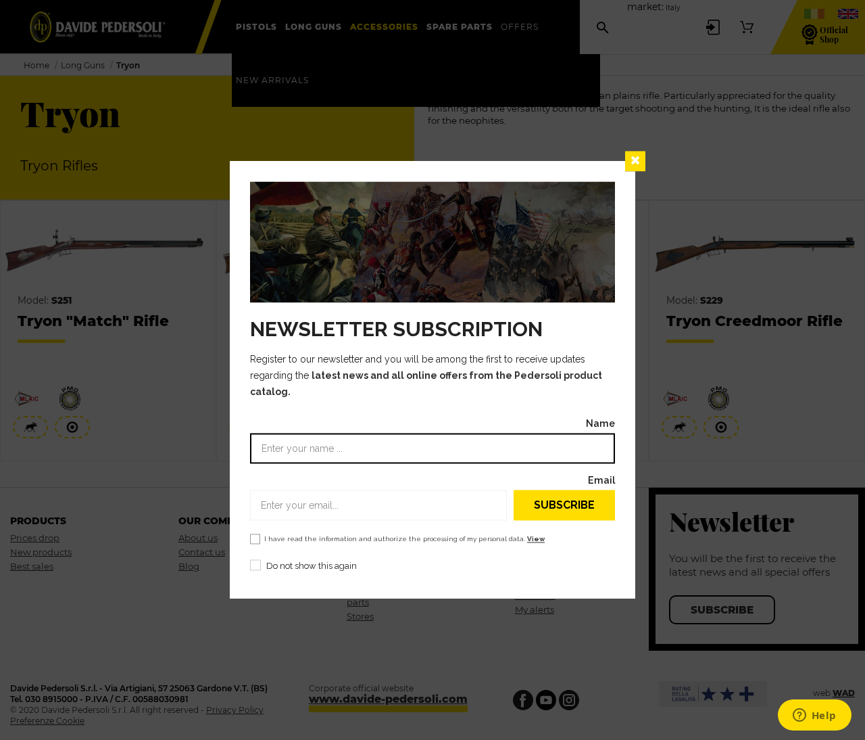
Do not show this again (311, 566)
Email (601, 480)
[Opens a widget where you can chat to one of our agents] (814, 716)
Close (635, 161)
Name (600, 424)
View (536, 539)
